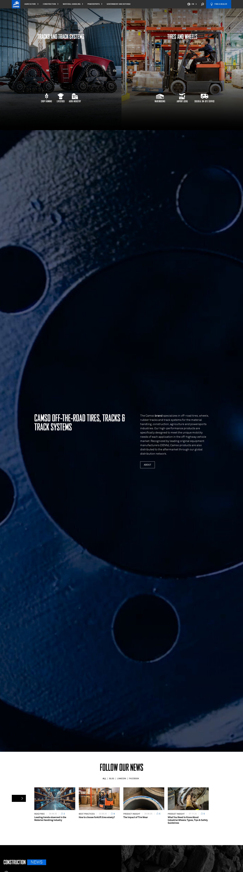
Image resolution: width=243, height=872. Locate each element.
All (104, 779)
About (147, 465)
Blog (111, 779)
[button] (19, 798)
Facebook (134, 779)
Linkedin (121, 779)
